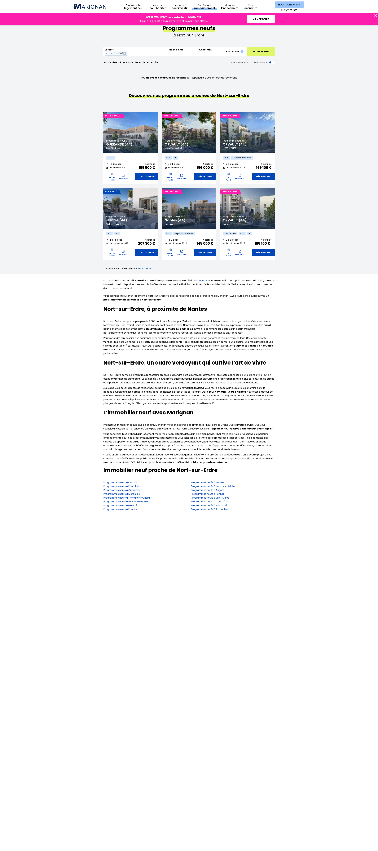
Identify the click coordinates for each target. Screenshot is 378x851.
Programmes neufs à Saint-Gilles (210, 497)
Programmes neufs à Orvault (120, 482)
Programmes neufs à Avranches (209, 509)
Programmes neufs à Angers (207, 490)
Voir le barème (144, 268)
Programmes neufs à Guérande (121, 490)
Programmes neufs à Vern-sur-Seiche (213, 486)
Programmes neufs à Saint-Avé (209, 505)
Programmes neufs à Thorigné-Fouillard (126, 497)
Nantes (203, 280)
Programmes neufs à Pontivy (120, 509)
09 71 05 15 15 (290, 10)
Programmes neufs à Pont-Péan (122, 486)
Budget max (205, 49)
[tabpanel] (130, 132)
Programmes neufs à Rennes (207, 494)
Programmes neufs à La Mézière (209, 501)
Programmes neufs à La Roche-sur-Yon (126, 501)
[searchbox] (128, 53)
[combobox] (135, 51)
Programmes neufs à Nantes (207, 482)
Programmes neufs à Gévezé (120, 505)
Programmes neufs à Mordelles (121, 494)
